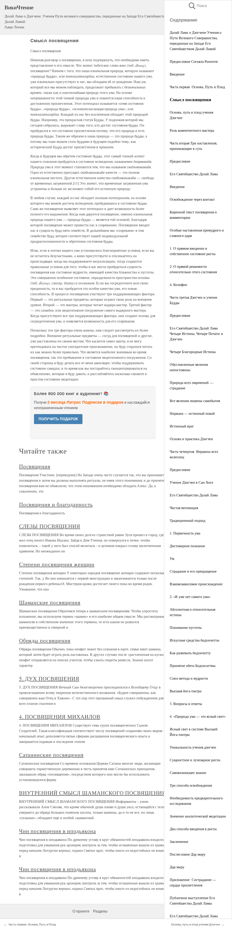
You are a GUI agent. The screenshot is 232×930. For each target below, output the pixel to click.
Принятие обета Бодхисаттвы (192, 665)
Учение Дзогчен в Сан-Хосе (191, 482)
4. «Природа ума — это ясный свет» (198, 716)
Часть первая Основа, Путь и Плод (197, 86)
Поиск (197, 6)
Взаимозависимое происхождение (196, 583)
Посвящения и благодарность (56, 504)
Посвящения (35, 466)
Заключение (179, 841)
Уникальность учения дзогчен (193, 747)
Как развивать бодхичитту (190, 652)
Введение (177, 74)
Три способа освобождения (191, 785)
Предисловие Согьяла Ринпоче (194, 61)
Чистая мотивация (184, 507)
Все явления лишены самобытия (195, 400)
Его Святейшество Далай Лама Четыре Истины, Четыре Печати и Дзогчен (196, 333)
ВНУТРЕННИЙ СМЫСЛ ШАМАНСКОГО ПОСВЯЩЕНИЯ (92, 792)
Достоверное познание (187, 545)
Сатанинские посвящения (51, 754)
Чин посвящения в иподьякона (57, 831)
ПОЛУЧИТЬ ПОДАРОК (58, 419)
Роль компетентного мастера (192, 130)
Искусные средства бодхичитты (194, 640)
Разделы (100, 911)
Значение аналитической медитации (198, 816)
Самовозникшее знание (188, 772)
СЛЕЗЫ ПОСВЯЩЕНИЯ (49, 526)
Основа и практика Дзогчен (191, 438)
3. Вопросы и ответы (186, 703)
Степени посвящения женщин (56, 564)
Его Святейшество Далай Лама (194, 173)
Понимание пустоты (186, 627)
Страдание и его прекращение (193, 571)
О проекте (80, 911)
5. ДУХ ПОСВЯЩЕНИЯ (49, 678)
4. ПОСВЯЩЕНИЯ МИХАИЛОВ (59, 716)
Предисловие (180, 161)
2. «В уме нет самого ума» (190, 596)
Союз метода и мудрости (189, 678)
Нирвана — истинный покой (192, 413)
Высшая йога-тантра (185, 690)
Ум (172, 558)
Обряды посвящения (44, 640)
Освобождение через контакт (192, 199)
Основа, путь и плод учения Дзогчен (195, 924)
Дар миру (177, 866)
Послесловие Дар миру (187, 854)
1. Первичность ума (185, 533)
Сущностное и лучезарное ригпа (195, 759)
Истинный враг (182, 426)
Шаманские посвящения (49, 602)
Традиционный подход (187, 520)
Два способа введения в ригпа (193, 828)
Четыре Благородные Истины (193, 351)
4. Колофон (178, 284)
